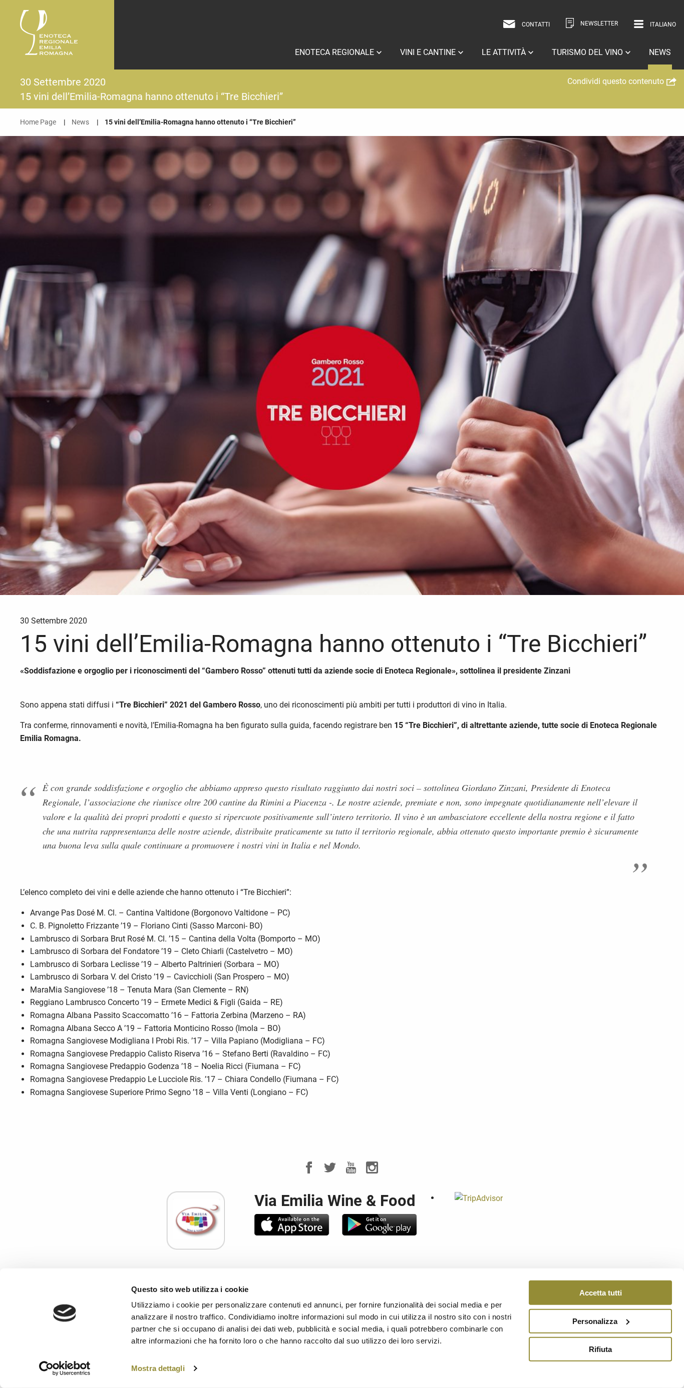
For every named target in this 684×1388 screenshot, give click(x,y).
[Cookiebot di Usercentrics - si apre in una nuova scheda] (65, 1368)
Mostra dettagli (158, 1368)
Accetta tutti (600, 1292)
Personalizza (594, 1320)
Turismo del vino (588, 52)
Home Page (38, 122)
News (660, 52)
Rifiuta (600, 1349)
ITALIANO (652, 40)
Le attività (505, 52)
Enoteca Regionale (335, 52)
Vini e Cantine (429, 52)
